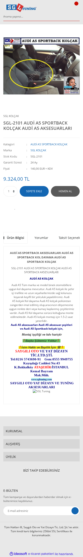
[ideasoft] (18, 554)
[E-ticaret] (41, 554)
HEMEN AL (65, 191)
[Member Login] (64, 8)
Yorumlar (41, 238)
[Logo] (21, 7)
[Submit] (75, 510)
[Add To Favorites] (15, 207)
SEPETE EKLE (34, 191)
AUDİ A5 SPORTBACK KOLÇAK (49, 144)
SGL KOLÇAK (11, 116)
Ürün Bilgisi (15, 238)
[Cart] (76, 8)
